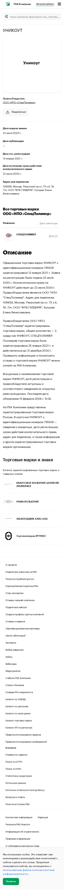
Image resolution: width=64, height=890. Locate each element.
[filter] (6, 17)
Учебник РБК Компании (18, 677)
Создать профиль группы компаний (25, 614)
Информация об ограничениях (22, 831)
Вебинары (11, 663)
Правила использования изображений (26, 741)
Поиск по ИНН (13, 768)
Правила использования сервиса (23, 734)
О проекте (11, 564)
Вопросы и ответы (15, 797)
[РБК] (8, 4)
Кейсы (9, 656)
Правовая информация (18, 838)
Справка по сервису (16, 754)
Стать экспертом (14, 593)
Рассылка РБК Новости (18, 824)
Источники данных (16, 782)
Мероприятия (13, 670)
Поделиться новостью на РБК (21, 571)
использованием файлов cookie (21, 870)
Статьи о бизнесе (15, 685)
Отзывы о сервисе (15, 621)
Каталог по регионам (17, 706)
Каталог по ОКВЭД (16, 699)
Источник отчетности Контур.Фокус (25, 789)
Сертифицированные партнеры (23, 628)
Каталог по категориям (18, 713)
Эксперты (11, 642)
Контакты (11, 748)
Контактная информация (19, 817)
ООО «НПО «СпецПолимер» (19, 102)
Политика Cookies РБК (18, 804)
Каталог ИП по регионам (19, 727)
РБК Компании (22, 4)
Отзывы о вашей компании (20, 600)
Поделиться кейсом (16, 607)
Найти (55, 16)
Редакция (43, 817)
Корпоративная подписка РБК (22, 585)
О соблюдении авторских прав (22, 845)
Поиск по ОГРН (14, 761)
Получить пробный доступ (20, 578)
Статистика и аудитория (19, 775)
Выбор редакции (15, 649)
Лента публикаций (16, 635)
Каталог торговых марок (19, 720)
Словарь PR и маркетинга (19, 692)
